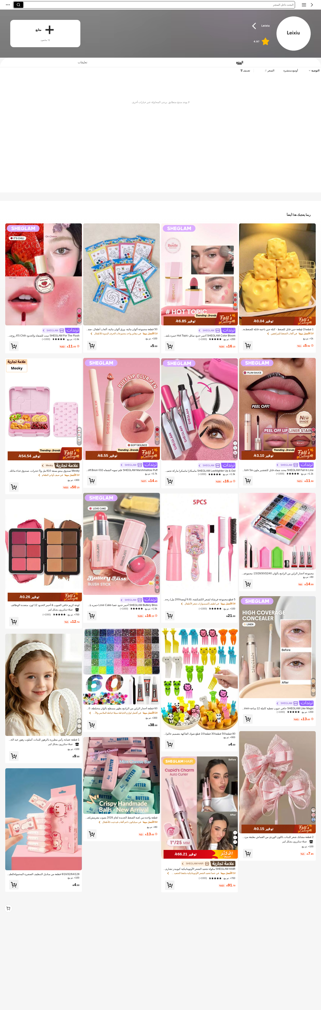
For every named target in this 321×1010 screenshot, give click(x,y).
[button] (312, 5)
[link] (293, 34)
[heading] (180, 26)
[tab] (81, 62)
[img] (277, 321)
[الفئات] (304, 5)
